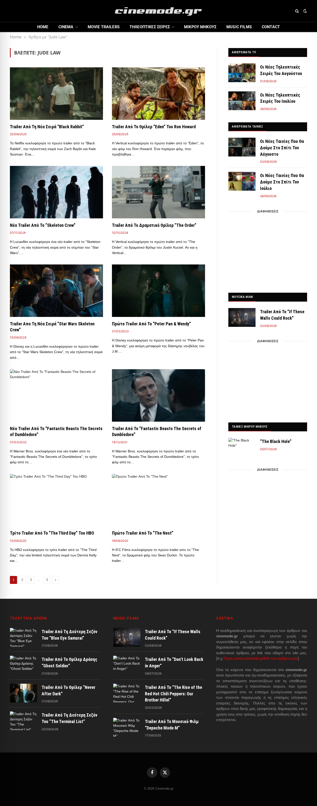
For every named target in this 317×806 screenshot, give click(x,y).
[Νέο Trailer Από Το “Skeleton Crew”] (56, 192)
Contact (271, 27)
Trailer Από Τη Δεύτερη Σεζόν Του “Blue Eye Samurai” (69, 635)
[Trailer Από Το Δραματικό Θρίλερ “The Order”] (158, 192)
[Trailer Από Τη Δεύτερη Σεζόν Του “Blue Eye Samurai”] (23, 637)
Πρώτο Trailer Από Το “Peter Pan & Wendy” (151, 323)
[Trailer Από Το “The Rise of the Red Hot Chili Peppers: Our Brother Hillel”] (126, 693)
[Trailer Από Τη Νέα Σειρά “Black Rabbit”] (56, 93)
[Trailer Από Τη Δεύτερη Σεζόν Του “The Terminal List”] (23, 720)
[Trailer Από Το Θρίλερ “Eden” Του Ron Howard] (158, 93)
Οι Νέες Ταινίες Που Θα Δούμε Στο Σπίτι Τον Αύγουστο (282, 147)
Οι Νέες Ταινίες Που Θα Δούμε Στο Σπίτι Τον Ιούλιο (282, 182)
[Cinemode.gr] (158, 11)
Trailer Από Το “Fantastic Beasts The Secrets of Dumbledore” (156, 431)
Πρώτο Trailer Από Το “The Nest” (142, 533)
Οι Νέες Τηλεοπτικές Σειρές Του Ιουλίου (280, 98)
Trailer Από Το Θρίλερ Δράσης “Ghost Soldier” (69, 662)
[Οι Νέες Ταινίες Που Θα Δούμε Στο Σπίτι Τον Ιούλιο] (242, 181)
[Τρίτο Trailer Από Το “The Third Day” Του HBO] (56, 500)
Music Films (239, 27)
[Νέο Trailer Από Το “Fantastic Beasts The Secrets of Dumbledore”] (56, 395)
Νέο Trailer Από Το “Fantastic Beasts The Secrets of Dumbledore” (56, 431)
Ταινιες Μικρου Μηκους (249, 426)
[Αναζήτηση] (297, 11)
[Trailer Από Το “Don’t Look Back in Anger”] (126, 665)
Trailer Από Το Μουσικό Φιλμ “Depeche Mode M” (172, 724)
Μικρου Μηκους (200, 27)
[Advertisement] (268, 251)
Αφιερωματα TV (244, 52)
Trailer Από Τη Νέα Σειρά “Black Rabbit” (47, 126)
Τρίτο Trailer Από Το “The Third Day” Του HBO (52, 533)
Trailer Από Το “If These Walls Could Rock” (282, 315)
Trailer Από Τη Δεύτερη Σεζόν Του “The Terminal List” (69, 718)
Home (43, 27)
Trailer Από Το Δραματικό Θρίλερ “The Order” (154, 225)
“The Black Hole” (275, 441)
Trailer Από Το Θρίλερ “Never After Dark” (68, 690)
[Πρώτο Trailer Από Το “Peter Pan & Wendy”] (158, 290)
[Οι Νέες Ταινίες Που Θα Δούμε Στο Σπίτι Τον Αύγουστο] (242, 147)
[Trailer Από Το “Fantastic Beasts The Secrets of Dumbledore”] (158, 395)
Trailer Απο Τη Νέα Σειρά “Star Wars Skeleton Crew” (52, 326)
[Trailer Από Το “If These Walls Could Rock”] (242, 317)
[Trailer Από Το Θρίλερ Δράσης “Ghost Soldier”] (23, 665)
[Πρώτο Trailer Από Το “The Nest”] (158, 500)
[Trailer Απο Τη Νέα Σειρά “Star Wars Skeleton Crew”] (56, 290)
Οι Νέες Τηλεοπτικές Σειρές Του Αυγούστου (281, 70)
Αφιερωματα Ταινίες (247, 126)
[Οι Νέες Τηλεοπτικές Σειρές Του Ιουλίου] (242, 100)
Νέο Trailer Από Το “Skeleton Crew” (43, 225)
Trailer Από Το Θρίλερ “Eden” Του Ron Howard (154, 126)
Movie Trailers (104, 27)
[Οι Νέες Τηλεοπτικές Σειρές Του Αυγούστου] (242, 72)
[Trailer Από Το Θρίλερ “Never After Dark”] (23, 693)
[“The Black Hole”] (242, 447)
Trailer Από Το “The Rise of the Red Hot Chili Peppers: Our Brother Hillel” (173, 693)
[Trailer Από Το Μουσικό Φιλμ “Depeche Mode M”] (126, 727)
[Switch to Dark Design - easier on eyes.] (304, 11)
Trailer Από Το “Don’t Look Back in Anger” (174, 662)
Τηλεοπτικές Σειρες (150, 27)
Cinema (66, 27)
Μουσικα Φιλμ (242, 297)
